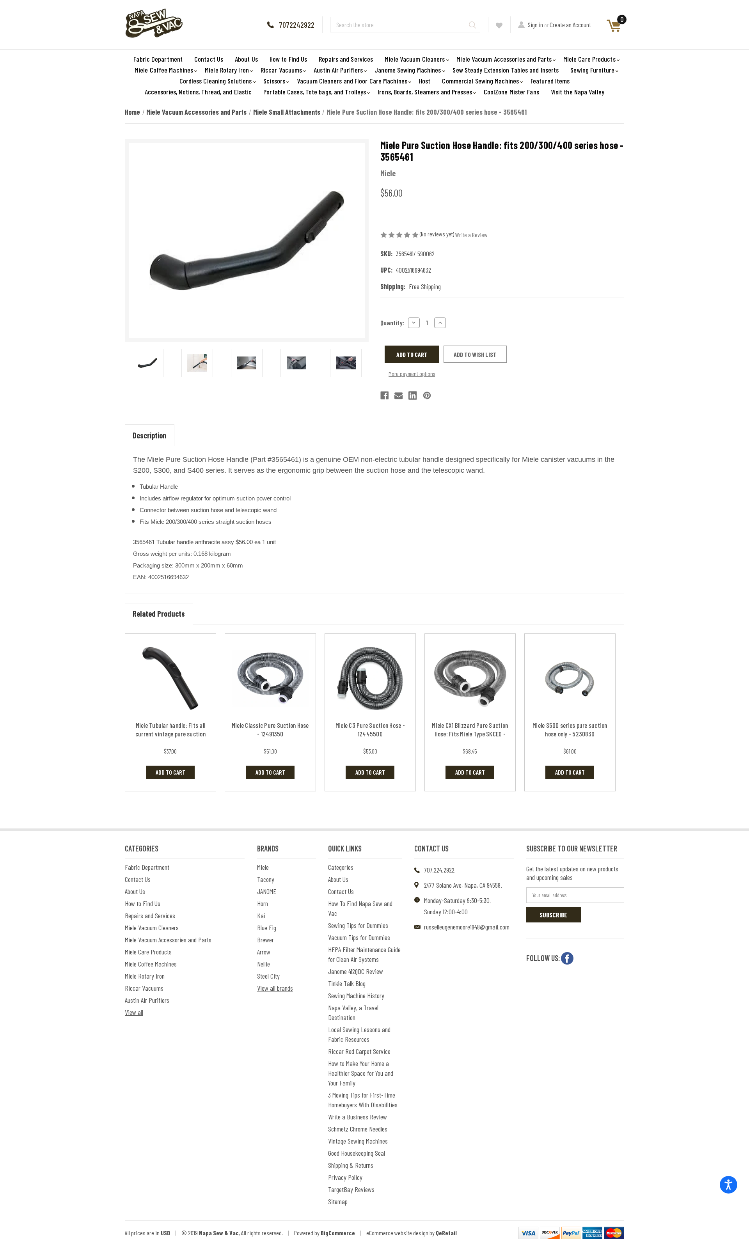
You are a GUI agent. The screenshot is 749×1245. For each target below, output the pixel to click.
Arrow (263, 951)
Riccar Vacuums (281, 70)
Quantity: (392, 322)
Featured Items (550, 80)
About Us (246, 59)
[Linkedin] (412, 395)
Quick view (170, 678)
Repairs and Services (346, 59)
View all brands (275, 988)
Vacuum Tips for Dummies (359, 937)
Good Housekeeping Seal (356, 1153)
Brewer (265, 939)
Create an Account (570, 24)
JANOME (266, 891)
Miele (263, 867)
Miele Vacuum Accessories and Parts (503, 59)
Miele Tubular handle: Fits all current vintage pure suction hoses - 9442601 (170, 733)
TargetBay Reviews (351, 1189)
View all (134, 1012)
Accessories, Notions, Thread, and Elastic (198, 91)
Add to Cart (170, 772)
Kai (261, 915)
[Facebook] (384, 395)
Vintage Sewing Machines (358, 1141)
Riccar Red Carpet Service (359, 1051)
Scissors (274, 80)
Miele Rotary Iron (227, 70)
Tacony (265, 879)
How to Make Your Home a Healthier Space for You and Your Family (360, 1073)
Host (424, 80)
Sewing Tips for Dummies (358, 925)
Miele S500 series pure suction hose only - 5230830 (569, 729)
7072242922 (296, 24)
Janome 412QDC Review (355, 971)
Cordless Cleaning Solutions (215, 80)
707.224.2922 (439, 869)
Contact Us (208, 59)
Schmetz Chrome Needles (357, 1128)
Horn (262, 903)
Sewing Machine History (356, 995)
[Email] (398, 395)
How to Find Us (288, 59)
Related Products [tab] (159, 613)
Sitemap (338, 1201)
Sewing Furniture (592, 70)
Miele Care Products (589, 59)
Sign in (535, 24)
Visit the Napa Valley (577, 91)
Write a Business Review (357, 1116)
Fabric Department (158, 59)
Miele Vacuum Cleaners (415, 59)
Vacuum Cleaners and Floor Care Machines (352, 80)
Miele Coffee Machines (164, 70)
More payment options (412, 373)
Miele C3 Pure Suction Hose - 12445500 (370, 729)
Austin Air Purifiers (338, 70)
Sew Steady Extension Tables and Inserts (506, 70)
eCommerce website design (397, 1232)
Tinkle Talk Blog (347, 983)
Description (149, 435)
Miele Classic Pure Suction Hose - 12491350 (270, 729)
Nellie (263, 963)
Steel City (268, 976)
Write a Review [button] (471, 234)
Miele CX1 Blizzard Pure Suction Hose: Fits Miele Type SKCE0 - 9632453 (470, 733)
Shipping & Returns (350, 1165)
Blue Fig (266, 927)
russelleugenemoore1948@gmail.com (466, 926)
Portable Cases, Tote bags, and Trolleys (314, 91)
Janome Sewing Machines (407, 70)
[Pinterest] (427, 395)
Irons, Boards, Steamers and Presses (425, 91)
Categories (340, 867)
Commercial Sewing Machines (480, 80)
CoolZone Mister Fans (511, 91)
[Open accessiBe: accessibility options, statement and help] (728, 1185)
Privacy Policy (345, 1177)
